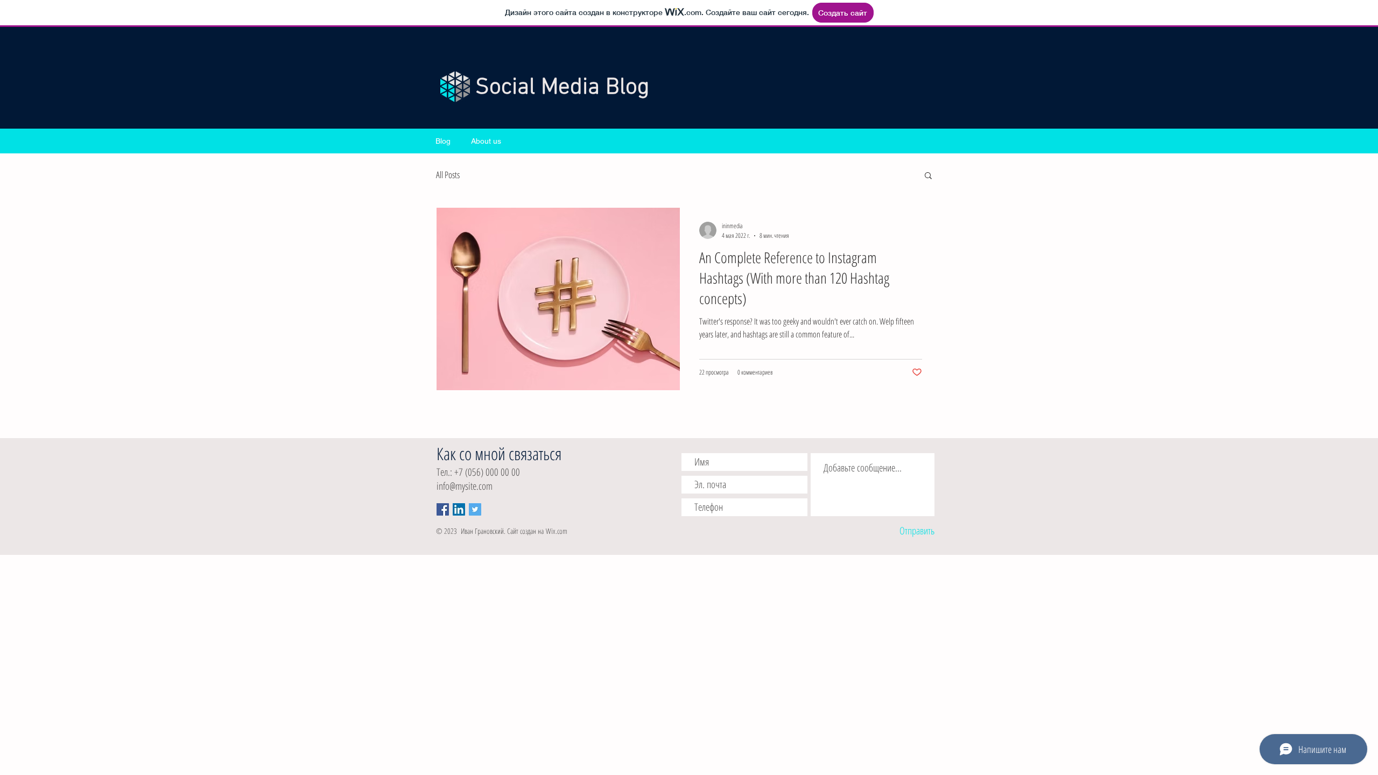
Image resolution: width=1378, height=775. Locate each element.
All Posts (448, 174)
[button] (928, 176)
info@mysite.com (465, 486)
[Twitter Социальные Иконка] (475, 509)
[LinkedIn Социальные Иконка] (459, 509)
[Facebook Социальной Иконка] (443, 509)
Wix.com (556, 531)
